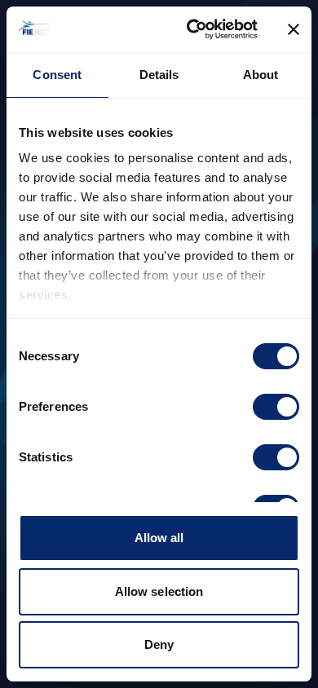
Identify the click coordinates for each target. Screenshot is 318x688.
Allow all (159, 538)
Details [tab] (159, 75)
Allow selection (159, 591)
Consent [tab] (57, 75)
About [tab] (261, 75)
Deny (159, 644)
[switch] (276, 407)
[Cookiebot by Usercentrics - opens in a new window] (193, 29)
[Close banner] (293, 29)
